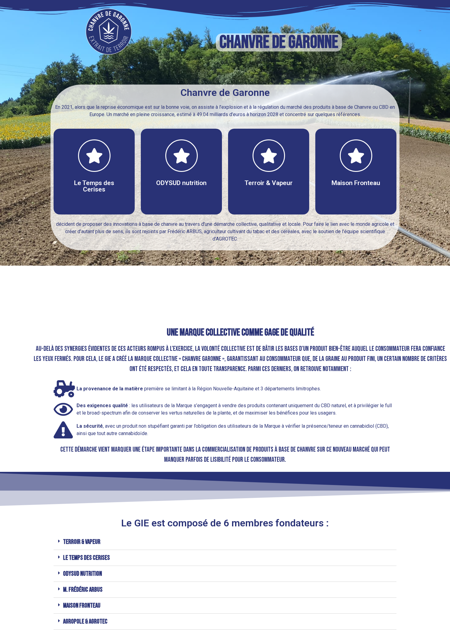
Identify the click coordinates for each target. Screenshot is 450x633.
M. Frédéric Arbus (83, 589)
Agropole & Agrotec (85, 621)
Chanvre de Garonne (278, 42)
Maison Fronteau (81, 605)
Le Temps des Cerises (86, 558)
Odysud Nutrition (82, 574)
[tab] (225, 542)
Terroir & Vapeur (81, 542)
